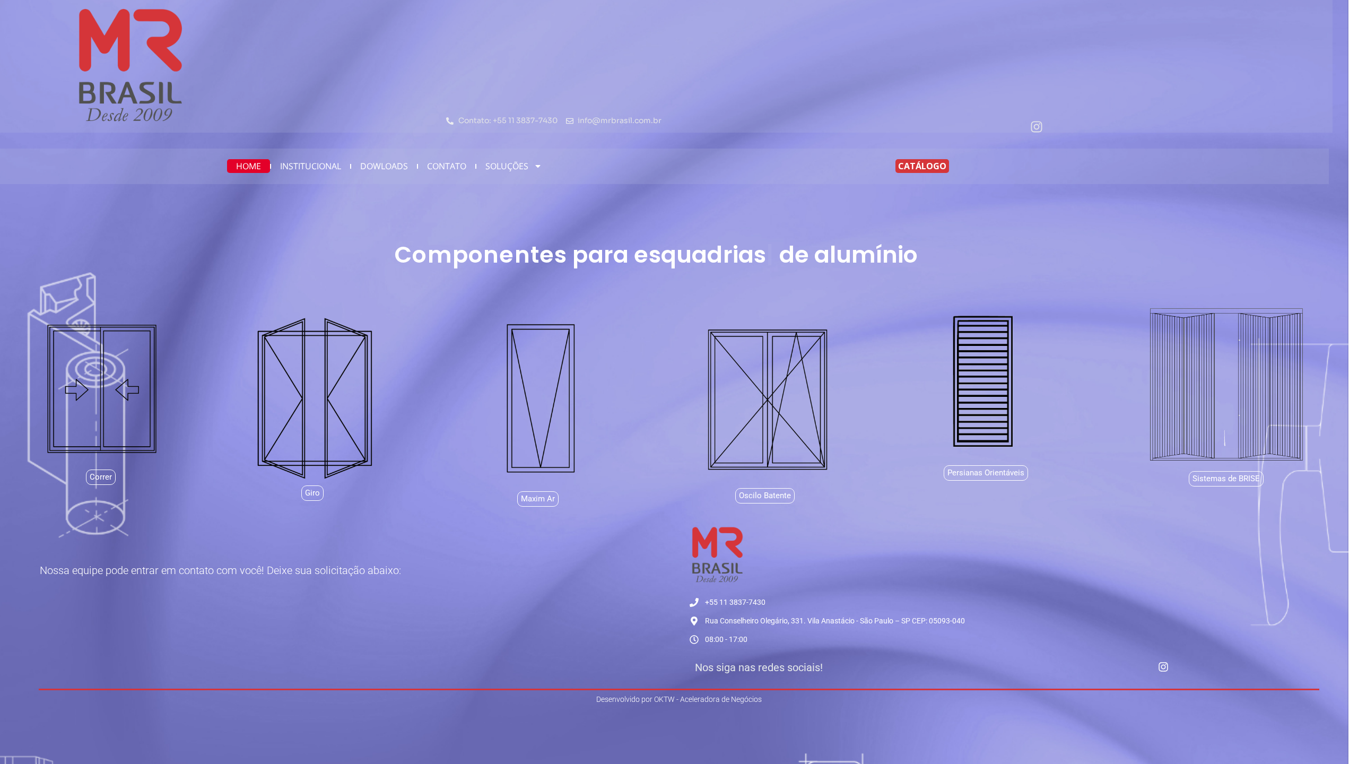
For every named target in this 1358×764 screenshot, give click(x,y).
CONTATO (446, 166)
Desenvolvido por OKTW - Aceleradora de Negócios (679, 699)
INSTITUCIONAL (310, 166)
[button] (1226, 479)
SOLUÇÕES (506, 166)
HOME (248, 166)
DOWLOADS (384, 166)
